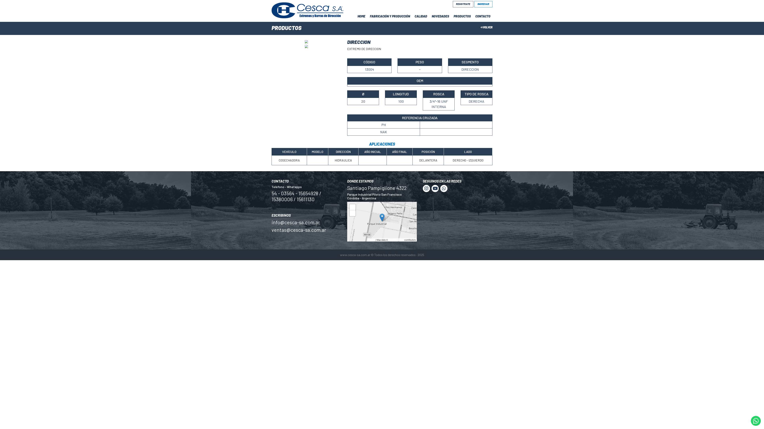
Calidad (421, 16)
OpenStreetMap (396, 239)
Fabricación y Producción (390, 16)
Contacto (482, 16)
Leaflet (371, 239)
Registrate (463, 4)
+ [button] (352, 208)
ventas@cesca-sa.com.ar (299, 230)
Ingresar (483, 4)
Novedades (440, 16)
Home (361, 16)
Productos (462, 16)
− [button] (352, 214)
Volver (487, 27)
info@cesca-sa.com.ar (296, 222)
